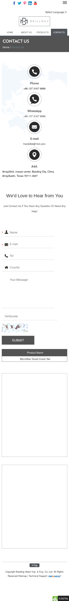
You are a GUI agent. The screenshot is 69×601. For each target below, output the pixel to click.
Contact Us (18, 47)
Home (10, 32)
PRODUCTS (43, 32)
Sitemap (22, 576)
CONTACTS (59, 32)
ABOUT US (26, 32)
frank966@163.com (34, 144)
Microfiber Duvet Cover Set (35, 359)
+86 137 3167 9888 (34, 116)
